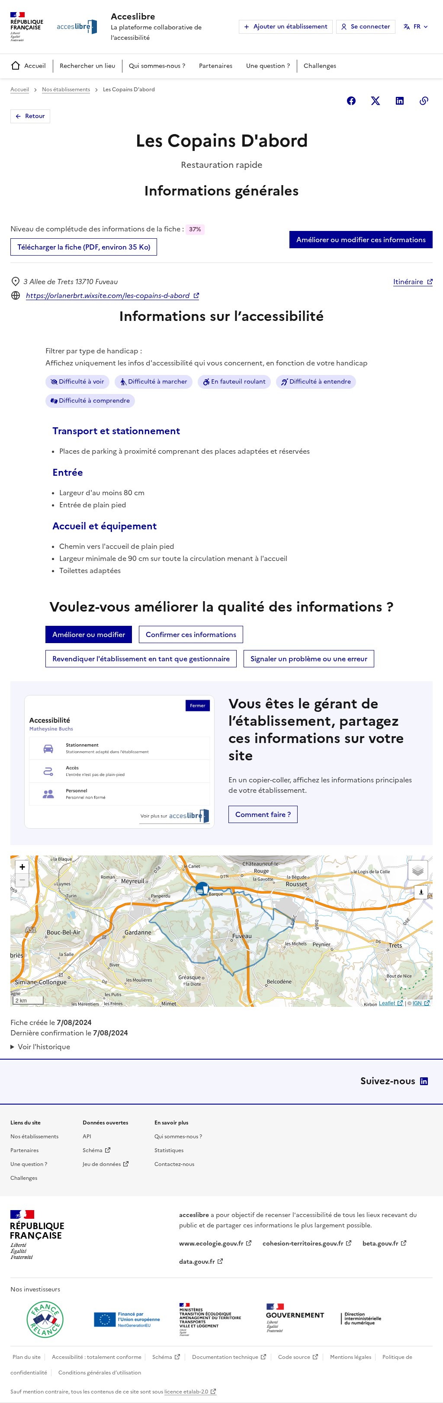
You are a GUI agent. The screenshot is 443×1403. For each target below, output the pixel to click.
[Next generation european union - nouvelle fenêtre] (128, 1319)
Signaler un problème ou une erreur (308, 658)
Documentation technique (225, 1357)
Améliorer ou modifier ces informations (361, 239)
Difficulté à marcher (157, 381)
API (87, 1136)
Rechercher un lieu (87, 65)
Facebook (351, 100)
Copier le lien (424, 100)
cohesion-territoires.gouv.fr (303, 1243)
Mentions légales (350, 1357)
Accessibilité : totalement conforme (96, 1357)
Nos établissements (66, 89)
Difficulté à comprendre (94, 400)
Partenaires (215, 65)
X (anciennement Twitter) (375, 100)
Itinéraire (408, 281)
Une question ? (268, 65)
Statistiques (168, 1150)
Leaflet (387, 1002)
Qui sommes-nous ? (157, 65)
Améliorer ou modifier (88, 634)
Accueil (35, 65)
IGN (417, 1002)
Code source (294, 1357)
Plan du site (27, 1357)
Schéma (93, 1150)
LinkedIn (424, 1081)
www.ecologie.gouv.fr (211, 1243)
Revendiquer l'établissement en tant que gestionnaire (141, 658)
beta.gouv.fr (380, 1243)
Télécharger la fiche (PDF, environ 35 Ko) (83, 247)
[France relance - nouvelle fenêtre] (45, 1319)
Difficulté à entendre (320, 381)
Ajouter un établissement (290, 26)
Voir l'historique (44, 1046)
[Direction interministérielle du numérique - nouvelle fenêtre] (326, 1319)
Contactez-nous (174, 1164)
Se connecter (370, 26)
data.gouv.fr (197, 1261)
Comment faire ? (263, 814)
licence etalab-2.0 (186, 1392)
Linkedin (399, 100)
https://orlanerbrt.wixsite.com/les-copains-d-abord (107, 295)
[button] (22, 867)
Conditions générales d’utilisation (99, 1373)
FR (417, 26)
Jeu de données (102, 1164)
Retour (35, 116)
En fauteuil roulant (238, 381)
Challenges (320, 65)
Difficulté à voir (81, 381)
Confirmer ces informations (191, 634)
